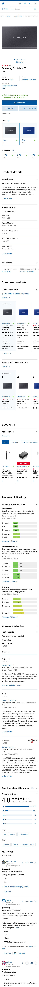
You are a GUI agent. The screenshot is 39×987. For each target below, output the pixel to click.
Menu (6, 9)
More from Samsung (29, 78)
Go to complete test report (11, 685)
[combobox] (6, 652)
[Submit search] (12, 9)
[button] (19, 96)
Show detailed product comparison (16, 294)
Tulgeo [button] (8, 900)
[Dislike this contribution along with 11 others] (35, 901)
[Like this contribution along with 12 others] (27, 963)
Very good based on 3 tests (9, 85)
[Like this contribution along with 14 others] (27, 862)
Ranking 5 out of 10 (8, 747)
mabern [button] (9, 962)
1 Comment (21, 953)
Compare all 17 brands (9, 541)
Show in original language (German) (16, 887)
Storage (8, 16)
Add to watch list (30, 108)
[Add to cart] (2, 480)
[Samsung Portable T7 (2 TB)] (23, 390)
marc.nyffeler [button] (11, 862)
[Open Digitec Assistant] (30, 3)
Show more (8, 198)
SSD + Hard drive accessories (22, 466)
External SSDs (18, 16)
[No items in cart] (35, 3)
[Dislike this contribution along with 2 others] (35, 963)
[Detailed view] (19, 530)
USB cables (5, 466)
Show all (5, 298)
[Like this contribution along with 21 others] (27, 901)
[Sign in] (25, 3)
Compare (11, 108)
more (18, 928)
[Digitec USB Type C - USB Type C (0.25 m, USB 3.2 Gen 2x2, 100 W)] (8, 465)
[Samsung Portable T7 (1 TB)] (23, 317)
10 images (19, 62)
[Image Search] (35, 9)
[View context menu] (22, 862)
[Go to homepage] (3, 3)
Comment (7, 891)
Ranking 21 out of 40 (9, 700)
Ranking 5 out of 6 (8, 665)
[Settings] (19, 3)
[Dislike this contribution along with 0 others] (35, 862)
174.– (5, 65)
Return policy (6, 271)
